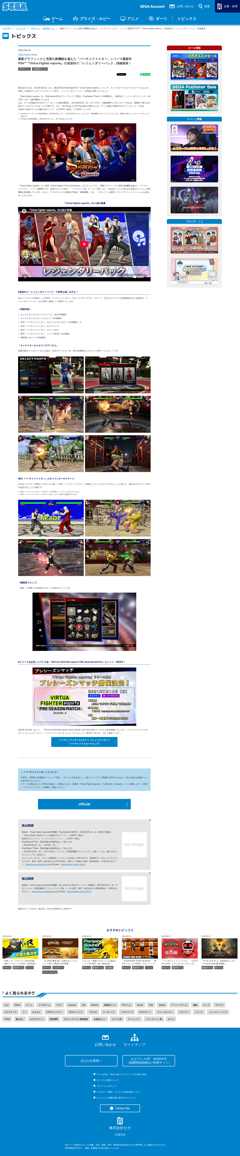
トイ (24, 1012)
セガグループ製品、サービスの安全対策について (118, 1092)
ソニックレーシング (218, 1012)
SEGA (17, 1005)
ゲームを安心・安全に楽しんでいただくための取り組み (121, 1074)
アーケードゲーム (50, 972)
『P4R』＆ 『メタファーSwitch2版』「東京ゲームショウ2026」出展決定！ (19, 962)
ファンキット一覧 (154, 1019)
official (84, 804)
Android (72, 1005)
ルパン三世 (117, 1019)
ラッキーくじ (109, 1012)
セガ (6, 1005)
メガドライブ (127, 1012)
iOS (83, 1005)
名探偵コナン (100, 1019)
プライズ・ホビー (95, 19)
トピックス (187, 19)
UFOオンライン (76, 1012)
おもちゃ (36, 1012)
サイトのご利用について (107, 1080)
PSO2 (7, 1019)
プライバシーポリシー (106, 1086)
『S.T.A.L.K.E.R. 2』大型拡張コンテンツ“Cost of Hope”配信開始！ (219, 962)
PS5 (151, 1005)
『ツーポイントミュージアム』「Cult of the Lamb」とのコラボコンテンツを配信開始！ (179, 962)
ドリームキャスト (165, 1012)
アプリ (59, 1005)
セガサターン (145, 1012)
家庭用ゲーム (49, 28)
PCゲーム (35, 28)
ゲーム (57, 19)
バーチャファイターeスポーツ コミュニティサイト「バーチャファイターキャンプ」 (84, 742)
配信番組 (109, 968)
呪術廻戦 (54, 1019)
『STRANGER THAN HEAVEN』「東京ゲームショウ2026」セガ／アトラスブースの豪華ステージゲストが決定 (139, 962)
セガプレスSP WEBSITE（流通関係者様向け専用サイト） (149, 1060)
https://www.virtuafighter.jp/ (37, 864)
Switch (162, 1005)
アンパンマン (134, 1019)
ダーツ (161, 19)
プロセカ (93, 1012)
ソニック (199, 1012)
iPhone (94, 1005)
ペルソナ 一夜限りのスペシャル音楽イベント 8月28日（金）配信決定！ (99, 962)
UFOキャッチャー (54, 1012)
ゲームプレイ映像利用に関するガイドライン (116, 1098)
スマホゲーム (58, 968)
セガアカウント (37, 1019)
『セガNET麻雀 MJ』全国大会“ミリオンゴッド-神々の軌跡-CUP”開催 (60, 962)
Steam (140, 1005)
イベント (29, 968)
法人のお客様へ (91, 1060)
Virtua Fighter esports (27, 54)
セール (171, 1019)
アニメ (133, 19)
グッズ (206, 1005)
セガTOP (6, 28)
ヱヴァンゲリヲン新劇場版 (76, 1019)
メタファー (184, 1012)
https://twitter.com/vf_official (73, 864)
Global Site (123, 1108)
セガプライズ (10, 1012)
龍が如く (20, 1019)
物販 (195, 1005)
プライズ (219, 1005)
